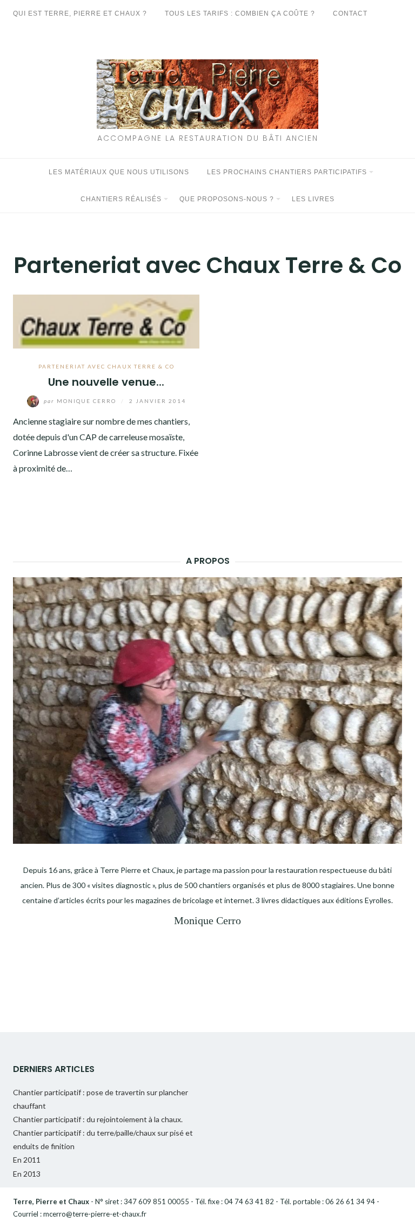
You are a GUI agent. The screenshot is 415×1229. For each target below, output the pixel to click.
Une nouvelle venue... (106, 382)
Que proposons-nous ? (226, 199)
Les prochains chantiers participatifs (287, 172)
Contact (350, 13)
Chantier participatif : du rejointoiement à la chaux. (98, 1119)
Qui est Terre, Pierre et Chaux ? (80, 13)
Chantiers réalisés (121, 199)
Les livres (313, 199)
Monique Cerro (81, 401)
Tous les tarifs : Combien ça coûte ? (240, 13)
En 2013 (27, 1173)
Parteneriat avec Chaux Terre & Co (106, 366)
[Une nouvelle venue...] (106, 320)
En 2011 (27, 1159)
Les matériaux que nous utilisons (119, 172)
